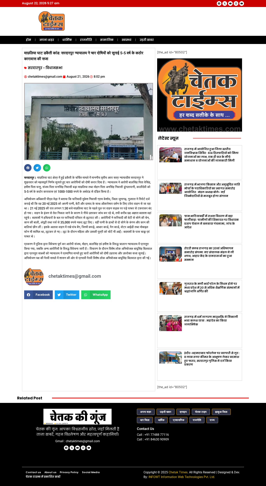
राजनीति (86, 40)
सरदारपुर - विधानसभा (45, 68)
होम (28, 40)
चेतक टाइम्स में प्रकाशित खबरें (43, 477)
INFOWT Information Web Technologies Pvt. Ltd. (182, 477)
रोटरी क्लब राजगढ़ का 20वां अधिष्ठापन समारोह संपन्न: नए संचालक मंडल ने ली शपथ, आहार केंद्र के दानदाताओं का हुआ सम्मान (209, 254)
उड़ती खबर (147, 40)
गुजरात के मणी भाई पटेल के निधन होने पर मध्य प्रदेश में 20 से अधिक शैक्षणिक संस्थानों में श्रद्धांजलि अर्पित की (212, 287)
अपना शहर (46, 40)
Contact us (33, 472)
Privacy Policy (69, 472)
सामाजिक (107, 40)
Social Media (91, 472)
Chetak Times (178, 472)
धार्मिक (67, 40)
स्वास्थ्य (126, 40)
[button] (28, 167)
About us (50, 472)
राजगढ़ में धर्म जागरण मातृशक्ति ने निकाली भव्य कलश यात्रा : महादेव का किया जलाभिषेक (211, 320)
